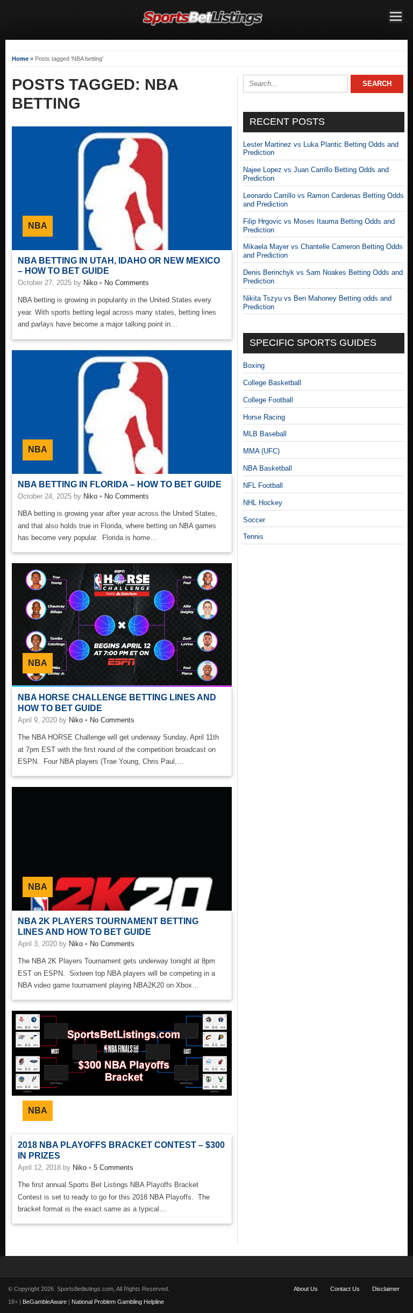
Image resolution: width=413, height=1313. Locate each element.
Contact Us (345, 1289)
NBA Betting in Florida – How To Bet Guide (120, 484)
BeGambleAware (45, 1301)
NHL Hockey (262, 503)
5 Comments (113, 1167)
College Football (268, 400)
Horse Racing (264, 417)
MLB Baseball (265, 434)
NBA (37, 225)
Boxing (254, 365)
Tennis (253, 537)
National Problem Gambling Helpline (118, 1301)
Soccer (254, 520)
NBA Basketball (267, 468)
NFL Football (263, 485)
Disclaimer (386, 1289)
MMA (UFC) (261, 451)
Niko (90, 283)
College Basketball (272, 383)
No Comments (126, 283)
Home (20, 58)
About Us (306, 1289)
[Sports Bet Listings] (203, 26)
